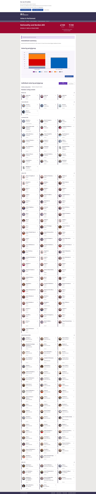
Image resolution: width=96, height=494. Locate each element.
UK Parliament (22, 21)
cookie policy (41, 7)
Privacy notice (65, 492)
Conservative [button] (24, 102)
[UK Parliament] (24, 14)
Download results (69, 76)
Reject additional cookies (37, 9)
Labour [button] (23, 173)
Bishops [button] (23, 92)
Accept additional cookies (25, 9)
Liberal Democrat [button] (25, 335)
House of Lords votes (41, 21)
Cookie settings (46, 9)
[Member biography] (29, 97)
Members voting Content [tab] (26, 86)
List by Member (71, 83)
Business (27, 21)
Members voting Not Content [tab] (37, 86)
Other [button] (23, 462)
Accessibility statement (72, 492)
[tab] (26, 87)
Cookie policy (53, 492)
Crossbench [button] (24, 117)
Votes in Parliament (27, 18)
